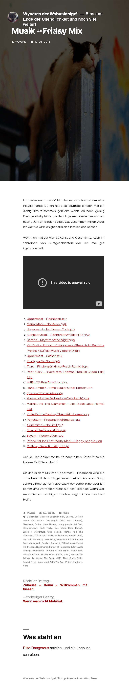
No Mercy (38, 539)
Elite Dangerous (36, 647)
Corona (69, 516)
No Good (59, 535)
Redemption (38, 550)
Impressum (50, 30)
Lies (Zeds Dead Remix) (68, 528)
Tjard (33, 562)
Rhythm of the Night (57, 550)
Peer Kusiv (50, 539)
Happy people (65, 524)
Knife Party (46, 528)
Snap (66, 554)
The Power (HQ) (52, 558)
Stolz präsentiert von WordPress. (77, 678)
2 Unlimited (32, 516)
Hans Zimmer (49, 524)
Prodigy (46, 543)
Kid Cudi (78, 524)
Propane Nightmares (37, 547)
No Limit (27, 539)
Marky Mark (41, 535)
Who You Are (56, 562)
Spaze (39, 558)
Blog (28, 30)
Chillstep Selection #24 (52, 516)
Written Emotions (73, 562)
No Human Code (73, 535)
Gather (38, 524)
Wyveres (20, 41)
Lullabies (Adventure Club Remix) (42, 532)
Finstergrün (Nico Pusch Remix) (64, 520)
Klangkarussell (30, 528)
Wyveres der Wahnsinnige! (50, 13)
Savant (59, 554)
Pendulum (62, 539)
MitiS (50, 535)
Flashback (28, 524)
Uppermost (43, 562)
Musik (66, 513)
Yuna (25, 565)
